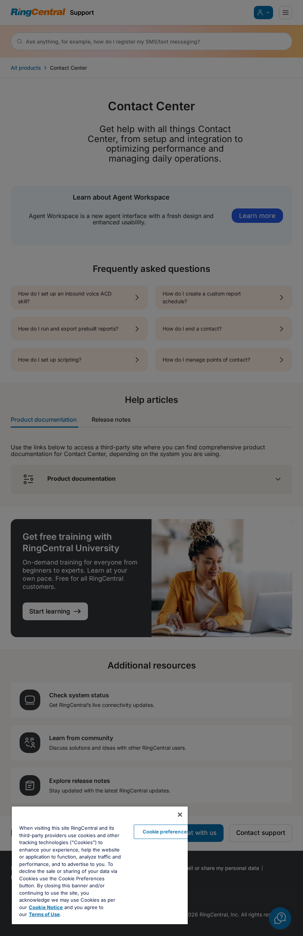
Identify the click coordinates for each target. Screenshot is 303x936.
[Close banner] (180, 814)
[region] (100, 865)
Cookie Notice (46, 907)
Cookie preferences (166, 832)
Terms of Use (44, 914)
